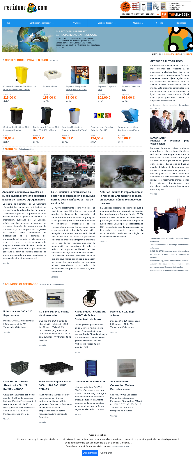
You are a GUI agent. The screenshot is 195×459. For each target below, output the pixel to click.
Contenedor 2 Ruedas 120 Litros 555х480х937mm (46, 128)
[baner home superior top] (155, 9)
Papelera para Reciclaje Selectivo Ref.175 (101, 128)
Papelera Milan (50, 86)
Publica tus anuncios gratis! (52, 284)
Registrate (187, 54)
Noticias (159, 23)
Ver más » (53, 60)
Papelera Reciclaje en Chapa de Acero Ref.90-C (74, 128)
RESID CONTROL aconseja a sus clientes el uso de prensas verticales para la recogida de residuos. (169, 254)
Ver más (5, 263)
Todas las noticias (26, 149)
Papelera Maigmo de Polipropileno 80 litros (76, 88)
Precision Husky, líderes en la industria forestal (169, 261)
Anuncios (77, 23)
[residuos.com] (26, 7)
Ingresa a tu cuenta (172, 54)
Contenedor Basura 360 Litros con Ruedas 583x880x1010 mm (20, 88)
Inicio (9, 23)
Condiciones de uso (120, 446)
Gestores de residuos (106, 23)
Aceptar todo (90, 453)
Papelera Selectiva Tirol (131, 88)
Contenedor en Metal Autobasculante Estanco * (130, 128)
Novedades (181, 23)
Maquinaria (138, 23)
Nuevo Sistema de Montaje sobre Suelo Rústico (169, 270)
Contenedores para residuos (41, 23)
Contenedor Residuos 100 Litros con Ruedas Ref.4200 (16, 129)
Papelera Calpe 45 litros (107, 88)
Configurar (106, 453)
